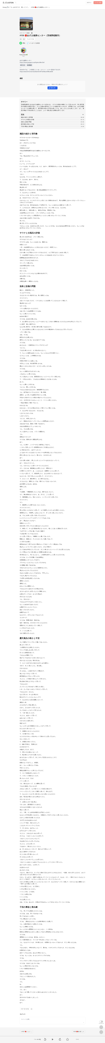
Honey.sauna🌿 (23, 54)
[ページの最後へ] (101, 1032)
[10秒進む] (60, 1039)
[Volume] (39, 1039)
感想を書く (53, 88)
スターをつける (25, 1009)
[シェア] (24, 39)
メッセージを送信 (34, 43)
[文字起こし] (32, 33)
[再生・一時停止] (52, 1039)
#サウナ (22, 65)
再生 (24, 43)
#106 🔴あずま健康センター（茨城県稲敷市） (40, 35)
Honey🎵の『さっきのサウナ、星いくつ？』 (16, 7)
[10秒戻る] (45, 1039)
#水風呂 (29, 65)
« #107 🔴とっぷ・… (26, 1031)
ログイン (89, 2)
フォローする (30, 39)
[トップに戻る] (101, 1027)
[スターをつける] (21, 39)
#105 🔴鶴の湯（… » (78, 1031)
